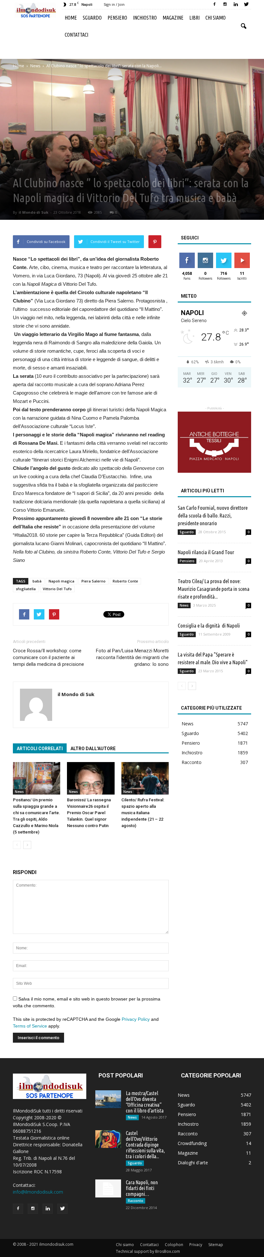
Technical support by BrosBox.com (148, 1251)
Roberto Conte (125, 581)
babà (37, 581)
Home (71, 18)
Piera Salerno (93, 581)
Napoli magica (61, 581)
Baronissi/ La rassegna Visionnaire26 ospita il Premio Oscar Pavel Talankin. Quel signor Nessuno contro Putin (89, 812)
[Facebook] (214, 4)
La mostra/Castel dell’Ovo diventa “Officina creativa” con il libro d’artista (145, 1101)
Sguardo (92, 18)
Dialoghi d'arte (193, 1162)
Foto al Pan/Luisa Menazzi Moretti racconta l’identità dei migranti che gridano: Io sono (132, 657)
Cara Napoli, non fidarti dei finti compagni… (142, 1188)
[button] (243, 26)
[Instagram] (225, 4)
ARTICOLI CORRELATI (40, 748)
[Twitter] (246, 4)
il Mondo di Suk (33, 212)
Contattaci (76, 35)
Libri (194, 18)
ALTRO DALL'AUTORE (93, 748)
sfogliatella (26, 588)
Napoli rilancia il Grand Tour (206, 552)
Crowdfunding (192, 1143)
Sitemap (215, 1244)
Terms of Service (30, 1026)
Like (187, 255)
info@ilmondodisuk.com (38, 1192)
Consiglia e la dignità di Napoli (209, 625)
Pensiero (117, 18)
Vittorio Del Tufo (57, 588)
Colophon (174, 1244)
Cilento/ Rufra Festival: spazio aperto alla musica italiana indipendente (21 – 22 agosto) (142, 812)
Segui (205, 255)
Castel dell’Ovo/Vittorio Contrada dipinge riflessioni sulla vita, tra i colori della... (145, 1144)
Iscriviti (241, 255)
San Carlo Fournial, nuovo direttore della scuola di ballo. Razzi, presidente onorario (213, 515)
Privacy (195, 1244)
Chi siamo (215, 18)
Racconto (192, 762)
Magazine (173, 18)
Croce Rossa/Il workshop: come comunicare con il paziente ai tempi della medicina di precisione (48, 657)
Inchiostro (145, 18)
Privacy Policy (136, 1019)
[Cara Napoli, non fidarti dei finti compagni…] (108, 1188)
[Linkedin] (235, 4)
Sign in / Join (114, 4)
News (19, 169)
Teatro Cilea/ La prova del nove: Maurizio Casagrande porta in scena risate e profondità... (214, 589)
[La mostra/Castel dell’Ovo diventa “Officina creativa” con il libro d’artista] (108, 1099)
